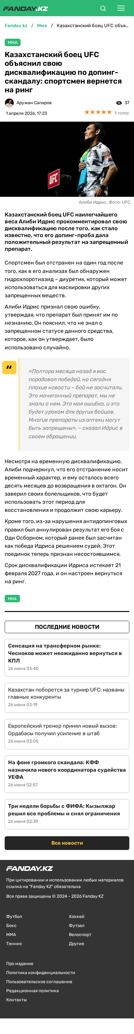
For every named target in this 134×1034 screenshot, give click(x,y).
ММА (12, 42)
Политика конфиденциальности (40, 972)
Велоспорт (80, 934)
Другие (76, 943)
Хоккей (76, 916)
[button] (103, 9)
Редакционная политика (32, 990)
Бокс (11, 925)
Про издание (19, 963)
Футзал (76, 925)
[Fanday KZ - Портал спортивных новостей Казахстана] (25, 8)
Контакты (16, 999)
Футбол (14, 916)
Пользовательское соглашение (39, 981)
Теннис (14, 943)
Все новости (67, 843)
